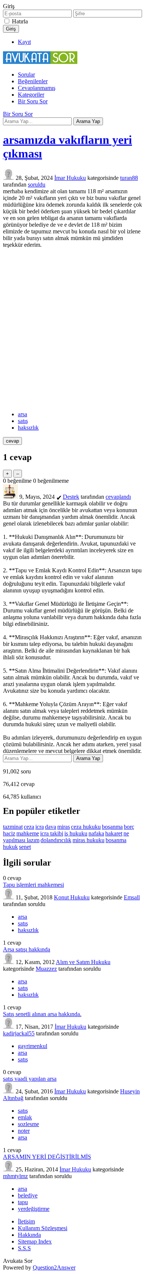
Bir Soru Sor (33, 101)
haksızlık (28, 427)
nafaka (96, 833)
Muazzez (46, 969)
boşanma (112, 827)
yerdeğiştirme (33, 1209)
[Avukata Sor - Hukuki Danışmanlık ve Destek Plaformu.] (40, 62)
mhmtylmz (15, 1176)
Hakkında (29, 1235)
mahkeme (27, 833)
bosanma (116, 840)
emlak (25, 1117)
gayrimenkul (32, 1046)
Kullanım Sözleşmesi (42, 1228)
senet (25, 847)
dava (50, 827)
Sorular (26, 74)
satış (23, 421)
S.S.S (24, 1248)
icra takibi (51, 833)
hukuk (10, 847)
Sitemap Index (35, 1241)
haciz (9, 833)
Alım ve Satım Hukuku (83, 962)
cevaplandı (118, 497)
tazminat (13, 827)
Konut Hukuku (72, 897)
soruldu (36, 184)
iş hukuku (75, 833)
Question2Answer (54, 1267)
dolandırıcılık (56, 840)
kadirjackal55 (19, 1033)
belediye (28, 1195)
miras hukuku (88, 840)
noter (24, 1131)
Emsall (132, 897)
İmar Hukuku (70, 178)
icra (39, 827)
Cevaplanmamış (36, 88)
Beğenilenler (33, 81)
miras (63, 827)
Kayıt (24, 42)
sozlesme (28, 1124)
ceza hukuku (86, 827)
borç (129, 827)
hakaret (113, 833)
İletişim (26, 1221)
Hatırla (20, 21)
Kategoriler (31, 94)
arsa (22, 414)
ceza (29, 827)
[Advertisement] (72, 329)
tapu (23, 1202)
